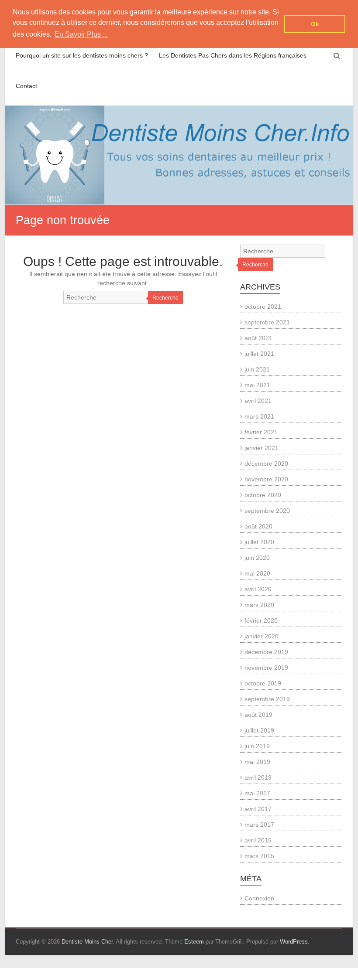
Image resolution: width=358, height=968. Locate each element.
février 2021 (261, 432)
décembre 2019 (266, 651)
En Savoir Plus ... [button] (81, 34)
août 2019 (258, 714)
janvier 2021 (261, 447)
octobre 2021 (262, 306)
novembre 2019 (266, 667)
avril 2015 (258, 840)
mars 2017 (259, 824)
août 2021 (258, 337)
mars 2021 (259, 416)
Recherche (165, 298)
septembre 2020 (267, 510)
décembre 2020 (266, 463)
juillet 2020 (259, 542)
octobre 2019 (262, 683)
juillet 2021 (259, 353)
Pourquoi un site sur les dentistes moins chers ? (82, 55)
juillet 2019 (259, 730)
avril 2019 (258, 777)
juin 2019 (257, 746)
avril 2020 (258, 589)
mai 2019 (257, 761)
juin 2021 (257, 369)
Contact (26, 85)
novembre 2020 (266, 479)
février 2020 (261, 620)
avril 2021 (258, 400)
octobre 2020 (262, 494)
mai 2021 (257, 385)
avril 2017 (258, 808)
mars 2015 (259, 855)
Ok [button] (315, 23)
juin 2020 (257, 557)
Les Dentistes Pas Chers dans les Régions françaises (232, 55)
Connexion (259, 898)
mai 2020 (257, 573)
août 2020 (258, 526)
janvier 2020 (261, 636)
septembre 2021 (267, 322)
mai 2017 (257, 793)
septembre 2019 (267, 698)
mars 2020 (259, 604)
